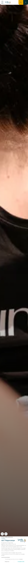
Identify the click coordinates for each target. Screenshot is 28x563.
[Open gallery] (2, 533)
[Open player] (5, 533)
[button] (25, 2)
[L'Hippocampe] (8, 2)
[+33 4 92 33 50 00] (21, 2)
